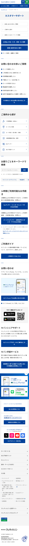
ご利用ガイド (14, 6)
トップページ (4, 9)
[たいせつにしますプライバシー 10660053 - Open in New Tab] (24, 542)
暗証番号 (22, 179)
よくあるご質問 (5, 6)
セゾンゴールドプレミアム (10, 179)
